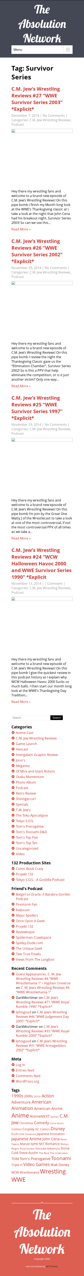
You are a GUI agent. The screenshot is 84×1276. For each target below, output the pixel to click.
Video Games (36, 1164)
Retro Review (26, 793)
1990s (17, 1096)
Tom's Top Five (27, 837)
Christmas (26, 1123)
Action (48, 1096)
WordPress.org (27, 1081)
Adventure (21, 1102)
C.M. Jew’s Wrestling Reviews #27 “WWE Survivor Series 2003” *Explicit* (37, 98)
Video (20, 854)
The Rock (44, 1153)
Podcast (17, 124)
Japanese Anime (26, 1139)
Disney (58, 1128)
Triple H (16, 1165)
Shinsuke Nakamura (47, 1148)
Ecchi (15, 1134)
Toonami (61, 1158)
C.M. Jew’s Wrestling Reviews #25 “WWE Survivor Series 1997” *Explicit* (37, 407)
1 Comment (54, 583)
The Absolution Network (42, 1231)
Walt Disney (60, 1164)
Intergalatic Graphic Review (37, 754)
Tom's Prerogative (30, 826)
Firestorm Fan (26, 904)
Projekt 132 (24, 874)
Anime (20, 1115)
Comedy (41, 1122)
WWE (18, 1179)
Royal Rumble (27, 1148)
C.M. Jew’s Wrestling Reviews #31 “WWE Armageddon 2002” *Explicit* (41, 1045)
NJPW (34, 1144)
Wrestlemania (29, 1172)
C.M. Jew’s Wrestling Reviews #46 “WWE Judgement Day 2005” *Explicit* (42, 1016)
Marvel (25, 1144)
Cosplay (28, 1129)
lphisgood (23, 1012)
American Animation (31, 1105)
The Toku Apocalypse (32, 815)
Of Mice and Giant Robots (35, 771)
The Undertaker (59, 1153)
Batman (55, 1116)
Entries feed (25, 1070)
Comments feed (28, 1076)
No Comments (54, 115)
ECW (21, 1134)
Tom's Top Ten (26, 843)
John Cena (51, 1138)
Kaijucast (23, 910)
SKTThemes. (52, 1266)
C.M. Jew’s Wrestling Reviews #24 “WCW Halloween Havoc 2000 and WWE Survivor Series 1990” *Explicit (41, 563)
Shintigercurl (26, 799)
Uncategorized (27, 848)
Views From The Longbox (35, 959)
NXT (41, 1144)
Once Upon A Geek (30, 921)
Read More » (21, 229)
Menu (17, 49)
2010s (37, 1096)
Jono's (20, 760)
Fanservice (30, 1134)
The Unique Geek (29, 948)
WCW (15, 1172)
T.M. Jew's (23, 810)
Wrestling (53, 1171)
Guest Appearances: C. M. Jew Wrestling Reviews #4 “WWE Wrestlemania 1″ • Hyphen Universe (43, 978)
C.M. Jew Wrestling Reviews (50, 120)
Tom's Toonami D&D (31, 832)
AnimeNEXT (40, 1116)
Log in (20, 1065)
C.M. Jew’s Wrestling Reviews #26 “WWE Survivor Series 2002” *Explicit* (37, 251)
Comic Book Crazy (29, 868)
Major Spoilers (27, 915)
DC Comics (42, 1129)
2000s (28, 1096)
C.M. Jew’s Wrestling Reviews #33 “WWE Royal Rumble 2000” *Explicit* (42, 1031)
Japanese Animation (51, 1134)
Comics (16, 1129)
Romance (52, 1144)
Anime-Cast (24, 732)
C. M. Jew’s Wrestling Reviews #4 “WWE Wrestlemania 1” (43, 989)
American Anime (48, 1108)
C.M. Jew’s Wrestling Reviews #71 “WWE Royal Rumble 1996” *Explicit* (42, 1002)
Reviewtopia (25, 932)
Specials (22, 804)
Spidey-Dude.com (29, 943)
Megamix (23, 766)
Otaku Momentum (30, 777)
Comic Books (57, 1123)
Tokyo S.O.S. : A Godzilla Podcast (40, 879)
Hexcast (22, 749)
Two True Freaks (28, 954)
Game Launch (26, 743)
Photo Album (26, 782)
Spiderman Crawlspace (33, 937)
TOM (15, 1158)
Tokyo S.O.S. (25, 821)
